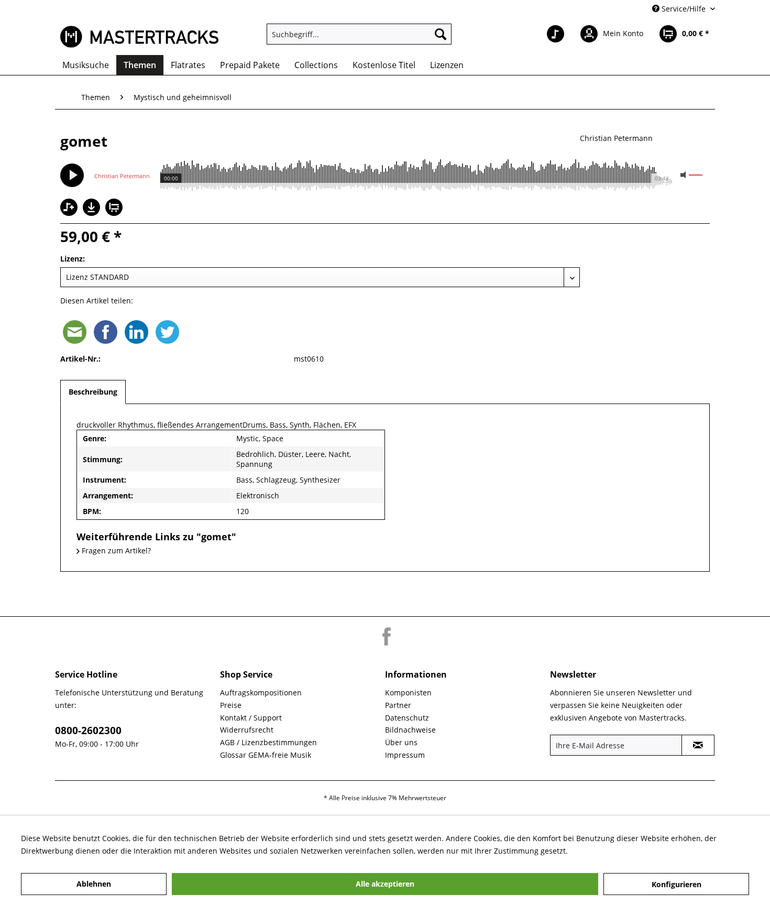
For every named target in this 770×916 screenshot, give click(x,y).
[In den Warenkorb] (115, 208)
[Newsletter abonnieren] (697, 745)
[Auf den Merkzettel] (70, 208)
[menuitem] (359, 34)
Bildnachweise (410, 730)
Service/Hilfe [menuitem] (683, 9)
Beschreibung (93, 392)
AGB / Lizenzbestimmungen (268, 742)
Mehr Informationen (605, 851)
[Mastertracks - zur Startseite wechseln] (139, 37)
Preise (230, 705)
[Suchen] (441, 34)
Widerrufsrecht (246, 730)
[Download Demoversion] (93, 213)
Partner (398, 705)
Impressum (405, 755)
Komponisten (408, 692)
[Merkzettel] (555, 34)
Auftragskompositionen (261, 692)
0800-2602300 (88, 730)
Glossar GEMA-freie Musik (265, 755)
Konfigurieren (676, 884)
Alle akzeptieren (385, 884)
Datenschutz (407, 718)
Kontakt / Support (251, 718)
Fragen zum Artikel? (115, 550)
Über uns (401, 742)
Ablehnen (93, 884)
